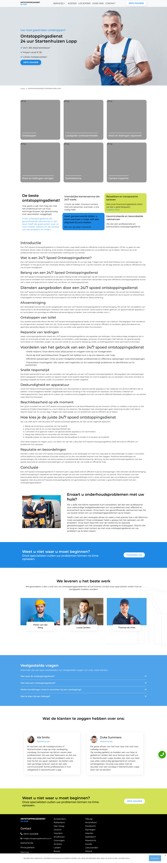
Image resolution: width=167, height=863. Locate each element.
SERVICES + (59, 3)
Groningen (59, 840)
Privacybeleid (27, 847)
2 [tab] (85, 780)
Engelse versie (113, 210)
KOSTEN (72, 3)
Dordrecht (90, 826)
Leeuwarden (91, 847)
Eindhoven (59, 837)
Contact (110, 3)
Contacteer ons (134, 555)
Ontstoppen (29, 135)
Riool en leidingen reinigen (38, 178)
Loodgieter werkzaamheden (81, 135)
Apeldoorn (90, 837)
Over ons (98, 3)
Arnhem (58, 844)
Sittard (88, 851)
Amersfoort (91, 822)
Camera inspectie (118, 178)
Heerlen (89, 833)
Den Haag (59, 826)
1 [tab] (82, 780)
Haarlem (58, 833)
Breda (57, 851)
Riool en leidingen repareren (125, 135)
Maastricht (90, 840)
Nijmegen (90, 829)
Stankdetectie (73, 178)
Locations (84, 3)
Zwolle (88, 844)
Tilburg (88, 819)
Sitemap (24, 852)
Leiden (57, 847)
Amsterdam (60, 819)
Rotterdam (59, 822)
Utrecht (57, 829)
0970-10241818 (136, 3)
